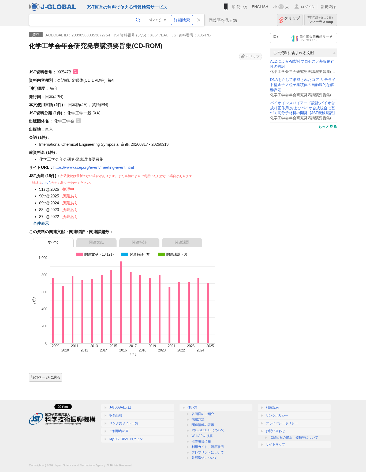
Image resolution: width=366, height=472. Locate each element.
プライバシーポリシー (282, 423)
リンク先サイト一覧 (123, 423)
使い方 (242, 7)
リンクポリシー (277, 415)
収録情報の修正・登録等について (294, 437)
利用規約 (272, 407)
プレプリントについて (208, 452)
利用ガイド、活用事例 (208, 447)
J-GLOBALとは (120, 407)
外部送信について (204, 458)
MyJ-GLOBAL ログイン (126, 439)
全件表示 (41, 223)
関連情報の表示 (203, 425)
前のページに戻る (46, 377)
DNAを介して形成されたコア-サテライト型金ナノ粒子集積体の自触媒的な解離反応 (302, 85)
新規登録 (328, 7)
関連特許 (139, 242)
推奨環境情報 (201, 441)
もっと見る (327, 126)
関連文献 (96, 242)
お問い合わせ (275, 431)
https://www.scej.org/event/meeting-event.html (93, 167)
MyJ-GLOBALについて (208, 430)
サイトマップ (275, 444)
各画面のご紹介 (203, 414)
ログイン (308, 7)
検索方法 (198, 419)
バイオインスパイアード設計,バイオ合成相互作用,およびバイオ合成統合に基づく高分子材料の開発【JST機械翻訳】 (303, 108)
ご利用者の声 (119, 431)
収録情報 (115, 415)
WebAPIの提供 (202, 436)
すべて (53, 242)
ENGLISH (260, 7)
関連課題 (182, 242)
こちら (46, 183)
